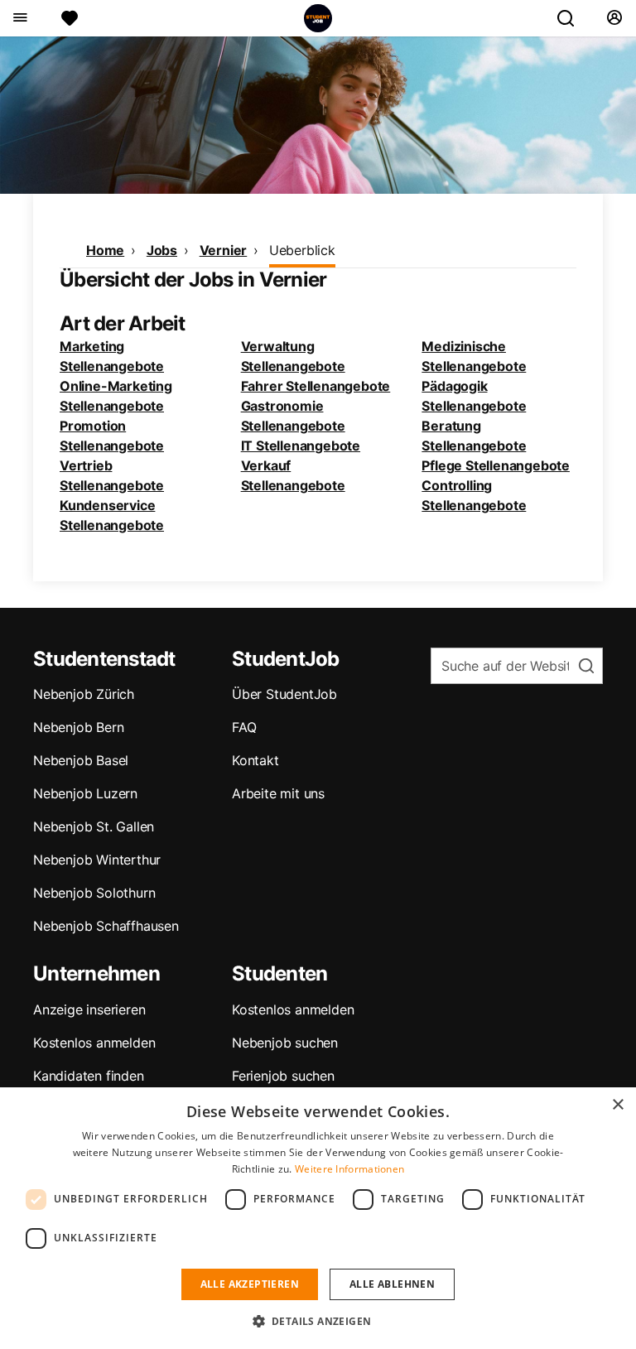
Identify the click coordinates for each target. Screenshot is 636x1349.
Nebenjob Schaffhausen (106, 926)
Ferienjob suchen (283, 1075)
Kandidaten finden (88, 1075)
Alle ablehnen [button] (392, 1284)
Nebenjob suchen (285, 1042)
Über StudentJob (284, 694)
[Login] (614, 18)
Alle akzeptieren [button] (249, 1284)
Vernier (224, 250)
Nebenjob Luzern (85, 793)
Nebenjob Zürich (83, 694)
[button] (318, 1321)
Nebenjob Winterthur (97, 859)
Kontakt (255, 760)
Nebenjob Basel (80, 760)
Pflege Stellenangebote (496, 465)
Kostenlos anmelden (94, 1042)
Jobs (162, 250)
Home (105, 250)
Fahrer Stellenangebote (316, 386)
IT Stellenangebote (300, 445)
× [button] (617, 1105)
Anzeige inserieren (89, 1009)
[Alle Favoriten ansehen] (69, 18)
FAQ (244, 727)
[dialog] (318, 1218)
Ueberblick (302, 250)
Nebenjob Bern (78, 727)
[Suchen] (572, 18)
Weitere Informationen (349, 1169)
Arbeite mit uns (278, 793)
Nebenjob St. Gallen (93, 826)
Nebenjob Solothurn (94, 892)
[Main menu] (19, 18)
